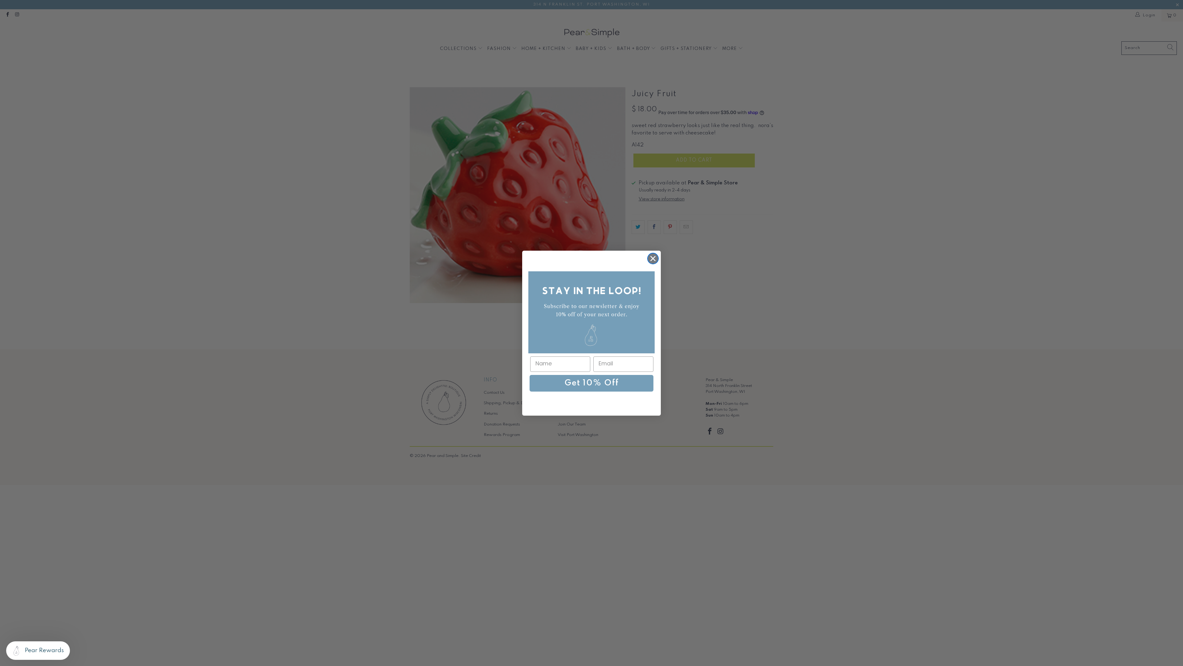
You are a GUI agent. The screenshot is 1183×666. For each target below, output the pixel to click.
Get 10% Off (591, 383)
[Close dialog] (653, 258)
